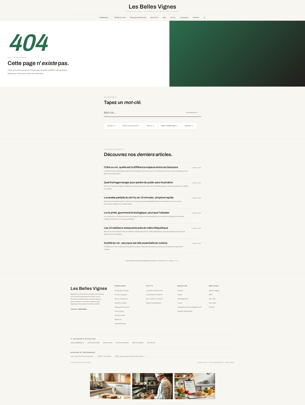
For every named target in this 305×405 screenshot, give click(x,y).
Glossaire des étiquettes (153, 303)
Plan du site (212, 303)
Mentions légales (214, 291)
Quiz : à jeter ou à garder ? (154, 299)
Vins (164, 18)
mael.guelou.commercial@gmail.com (189, 307)
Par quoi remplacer (138, 18)
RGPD (210, 295)
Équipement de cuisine (122, 307)
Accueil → (111, 126)
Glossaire (184, 18)
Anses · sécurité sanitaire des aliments (82, 356)
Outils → (150, 126)
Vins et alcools (119, 311)
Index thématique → (169, 126)
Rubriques (103, 18)
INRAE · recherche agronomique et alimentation (130, 356)
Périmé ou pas (120, 18)
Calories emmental (93, 343)
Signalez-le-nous (166, 261)
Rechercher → (192, 112)
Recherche (118, 319)
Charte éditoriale (182, 299)
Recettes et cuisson (121, 303)
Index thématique (120, 324)
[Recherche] (205, 17)
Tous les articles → (131, 126)
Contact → (189, 126)
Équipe (179, 295)
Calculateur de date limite (154, 291)
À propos (180, 291)
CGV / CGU (212, 299)
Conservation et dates (122, 291)
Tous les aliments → (77, 343)
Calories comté (107, 343)
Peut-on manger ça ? (121, 299)
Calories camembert (122, 343)
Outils (173, 18)
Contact (196, 18)
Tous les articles (120, 315)
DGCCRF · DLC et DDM (105, 356)
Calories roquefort (138, 343)
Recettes (154, 18)
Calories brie (151, 343)
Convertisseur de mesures (154, 295)
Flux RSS (211, 307)
